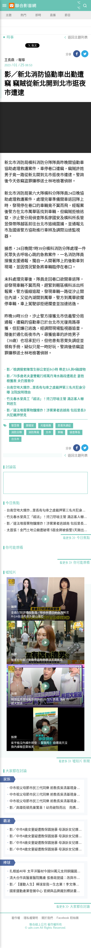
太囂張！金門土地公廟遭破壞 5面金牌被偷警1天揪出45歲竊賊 (47, 530)
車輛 (60, 432)
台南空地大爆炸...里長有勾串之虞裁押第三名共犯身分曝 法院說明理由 (46, 389)
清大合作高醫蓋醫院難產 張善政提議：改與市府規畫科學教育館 (45, 878)
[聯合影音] (25, 5)
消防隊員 (33, 432)
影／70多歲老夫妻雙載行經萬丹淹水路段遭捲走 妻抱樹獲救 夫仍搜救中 (45, 378)
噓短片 (11, 572)
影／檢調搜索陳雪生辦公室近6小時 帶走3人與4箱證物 (46, 369)
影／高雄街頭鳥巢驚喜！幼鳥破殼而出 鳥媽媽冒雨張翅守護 (45, 807)
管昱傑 (15, 425)
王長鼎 (9, 60)
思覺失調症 (64, 425)
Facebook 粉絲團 (68, 917)
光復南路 (45, 425)
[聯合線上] (11, 5)
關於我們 (47, 917)
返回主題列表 (78, 37)
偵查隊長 (75, 432)
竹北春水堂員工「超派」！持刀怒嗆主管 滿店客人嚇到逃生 (45, 401)
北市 (48, 432)
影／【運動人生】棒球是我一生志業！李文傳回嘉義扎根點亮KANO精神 (45, 884)
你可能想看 (14, 547)
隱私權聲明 (31, 917)
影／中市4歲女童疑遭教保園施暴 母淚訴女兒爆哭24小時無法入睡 (45, 829)
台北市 (15, 439)
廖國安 (30, 425)
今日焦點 (13, 503)
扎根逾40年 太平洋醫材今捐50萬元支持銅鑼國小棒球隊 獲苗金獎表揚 (45, 871)
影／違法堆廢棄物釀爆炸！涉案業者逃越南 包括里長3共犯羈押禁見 (46, 412)
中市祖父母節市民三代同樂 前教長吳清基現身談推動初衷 (45, 788)
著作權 (15, 917)
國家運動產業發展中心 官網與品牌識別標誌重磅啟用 (45, 891)
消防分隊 (16, 432)
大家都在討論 (16, 771)
